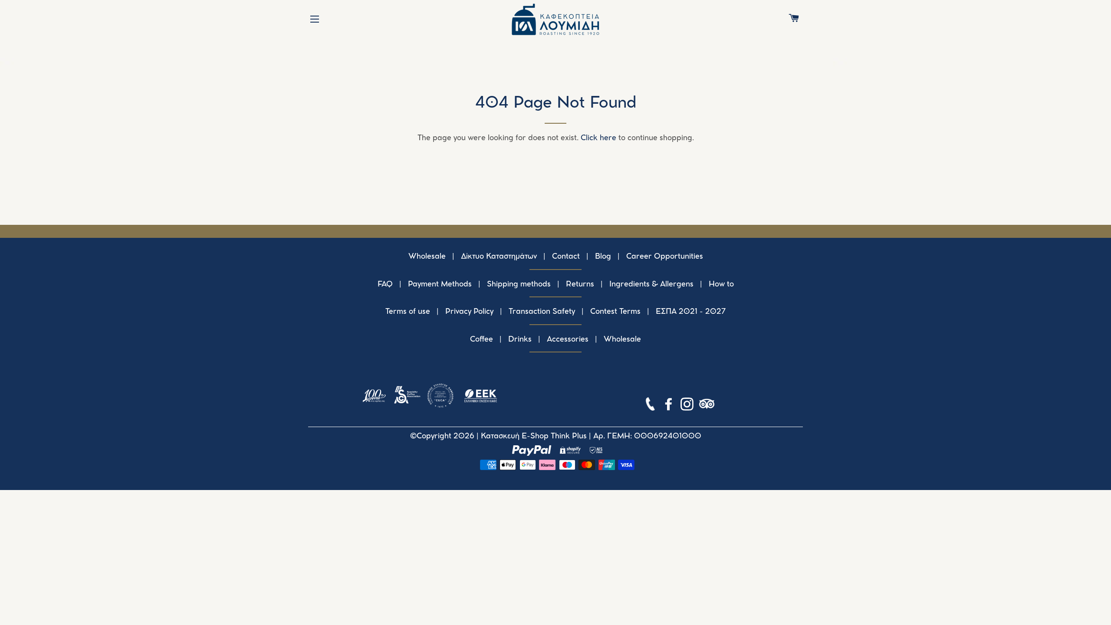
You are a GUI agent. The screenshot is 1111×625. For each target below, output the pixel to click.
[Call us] (651, 406)
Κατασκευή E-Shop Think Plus (534, 436)
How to (721, 284)
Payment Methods (440, 284)
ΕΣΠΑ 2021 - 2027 (691, 311)
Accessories (567, 339)
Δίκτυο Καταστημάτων (499, 256)
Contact (566, 256)
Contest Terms (615, 311)
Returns (580, 284)
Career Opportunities (664, 256)
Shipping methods (519, 284)
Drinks (520, 339)
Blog (603, 256)
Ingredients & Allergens (651, 284)
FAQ (385, 284)
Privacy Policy (469, 311)
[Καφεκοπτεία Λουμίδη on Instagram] (687, 406)
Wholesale (427, 256)
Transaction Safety (542, 311)
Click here (598, 138)
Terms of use (407, 311)
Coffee (481, 339)
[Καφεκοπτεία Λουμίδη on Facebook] (669, 406)
